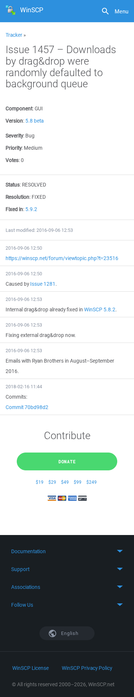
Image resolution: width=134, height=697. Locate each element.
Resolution (17, 197)
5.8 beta (34, 120)
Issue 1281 (42, 284)
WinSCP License (30, 668)
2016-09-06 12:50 (24, 248)
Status (13, 184)
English (69, 633)
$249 (91, 482)
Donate (67, 461)
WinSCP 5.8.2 (99, 309)
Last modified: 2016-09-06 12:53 (39, 230)
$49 (65, 482)
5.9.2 (31, 209)
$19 (40, 482)
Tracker (14, 35)
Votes (12, 160)
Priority (14, 148)
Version (14, 120)
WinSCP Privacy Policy (87, 668)
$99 (78, 482)
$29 (52, 482)
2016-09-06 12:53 (24, 299)
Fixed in (14, 209)
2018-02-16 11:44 (24, 386)
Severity (14, 135)
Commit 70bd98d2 (27, 407)
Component (19, 108)
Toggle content (67, 551)
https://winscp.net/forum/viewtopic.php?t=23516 (62, 258)
